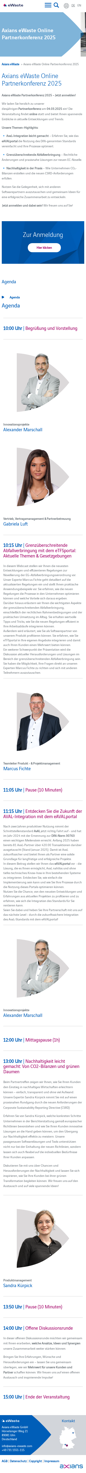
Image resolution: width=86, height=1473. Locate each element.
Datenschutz (18, 1461)
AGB (4, 1461)
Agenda (15, 297)
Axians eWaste (10, 64)
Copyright (35, 1461)
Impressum (51, 1461)
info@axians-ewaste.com (17, 1446)
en (79, 5)
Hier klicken (44, 247)
